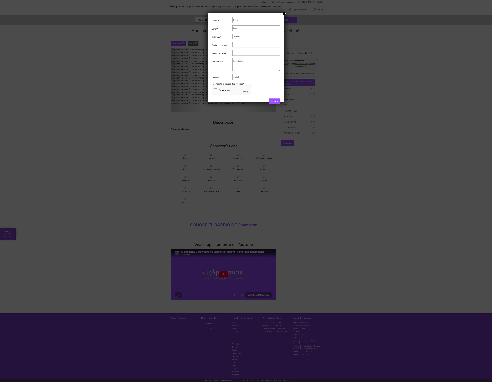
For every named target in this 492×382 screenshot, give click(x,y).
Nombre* (216, 20)
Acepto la (230, 83)
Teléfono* (216, 37)
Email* (215, 28)
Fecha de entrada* (220, 45)
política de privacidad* (234, 83)
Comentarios (217, 61)
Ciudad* (215, 77)
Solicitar (274, 101)
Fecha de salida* (219, 53)
